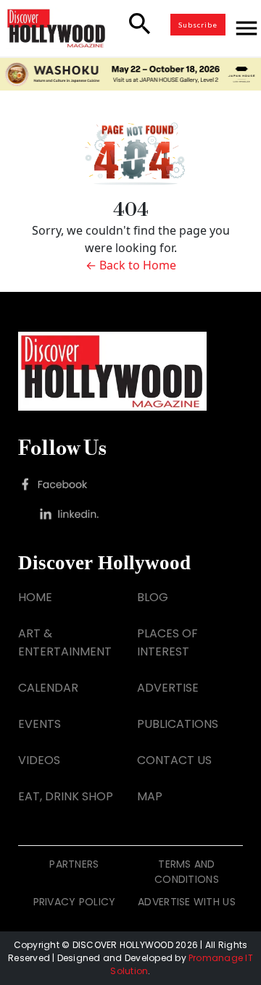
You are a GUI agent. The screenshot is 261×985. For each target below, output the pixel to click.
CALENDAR (48, 687)
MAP (149, 796)
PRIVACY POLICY (74, 901)
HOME (35, 597)
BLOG (152, 597)
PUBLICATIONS (177, 724)
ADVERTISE (168, 687)
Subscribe (198, 24)
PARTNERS (74, 864)
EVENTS (39, 724)
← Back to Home (131, 265)
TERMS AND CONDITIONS (186, 871)
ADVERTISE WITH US (187, 901)
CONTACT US (174, 760)
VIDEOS (39, 760)
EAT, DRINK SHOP (65, 796)
